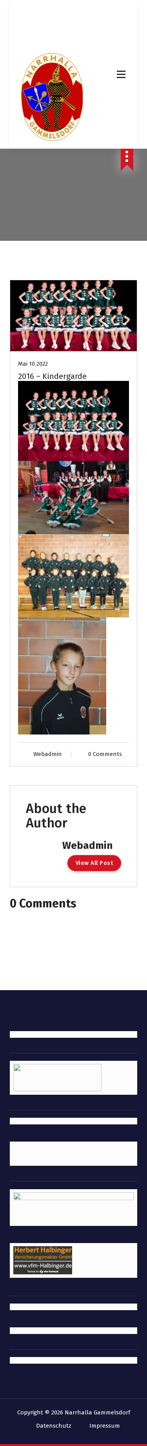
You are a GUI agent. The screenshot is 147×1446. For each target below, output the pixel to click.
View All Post (94, 862)
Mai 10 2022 (33, 363)
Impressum (104, 1425)
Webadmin (47, 754)
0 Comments (105, 754)
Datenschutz (53, 1425)
